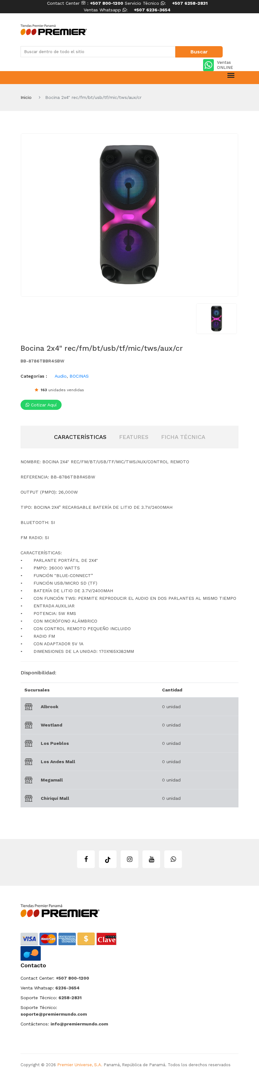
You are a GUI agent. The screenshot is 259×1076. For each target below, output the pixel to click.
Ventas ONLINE (225, 65)
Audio (61, 376)
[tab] (80, 437)
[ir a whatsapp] (173, 859)
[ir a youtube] (151, 859)
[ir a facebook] (86, 859)
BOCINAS (79, 376)
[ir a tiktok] (108, 859)
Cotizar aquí (43, 404)
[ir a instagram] (129, 859)
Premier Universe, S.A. (79, 1064)
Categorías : (34, 376)
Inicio (26, 97)
